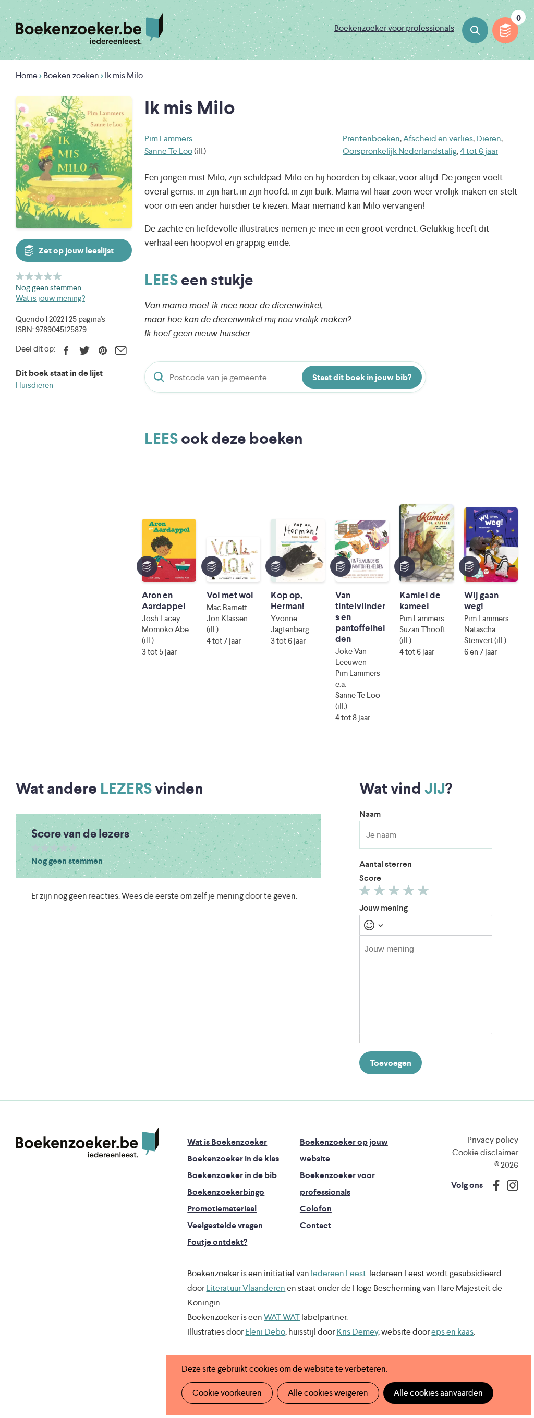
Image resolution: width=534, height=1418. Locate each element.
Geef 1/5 (20, 276)
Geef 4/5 (48, 276)
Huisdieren (34, 385)
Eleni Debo (265, 1331)
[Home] (87, 1142)
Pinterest (102, 350)
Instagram (509, 1185)
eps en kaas (452, 1331)
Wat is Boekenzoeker (227, 1141)
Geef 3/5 (38, 276)
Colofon (316, 1208)
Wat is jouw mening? (50, 298)
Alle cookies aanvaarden (438, 1392)
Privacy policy (492, 1139)
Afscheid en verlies (438, 138)
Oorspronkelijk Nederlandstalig (400, 151)
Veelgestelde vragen (225, 1225)
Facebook (66, 350)
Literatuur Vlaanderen (245, 1287)
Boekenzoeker (89, 28)
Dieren (488, 138)
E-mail (121, 350)
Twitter (84, 350)
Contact (315, 1225)
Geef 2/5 (29, 276)
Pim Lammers (168, 138)
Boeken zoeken (475, 30)
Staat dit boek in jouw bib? (361, 377)
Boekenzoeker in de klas (233, 1158)
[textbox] (425, 984)
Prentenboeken (371, 138)
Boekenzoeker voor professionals (394, 27)
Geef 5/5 (57, 276)
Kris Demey (357, 1331)
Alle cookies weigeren (328, 1392)
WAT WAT (282, 1317)
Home (27, 75)
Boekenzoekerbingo (225, 1191)
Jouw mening (383, 907)
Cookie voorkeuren (227, 1392)
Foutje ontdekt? (217, 1242)
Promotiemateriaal (222, 1208)
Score (370, 877)
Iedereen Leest (338, 1273)
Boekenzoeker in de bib (232, 1175)
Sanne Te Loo (168, 151)
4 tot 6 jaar (479, 151)
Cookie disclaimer (485, 1152)
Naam (370, 813)
